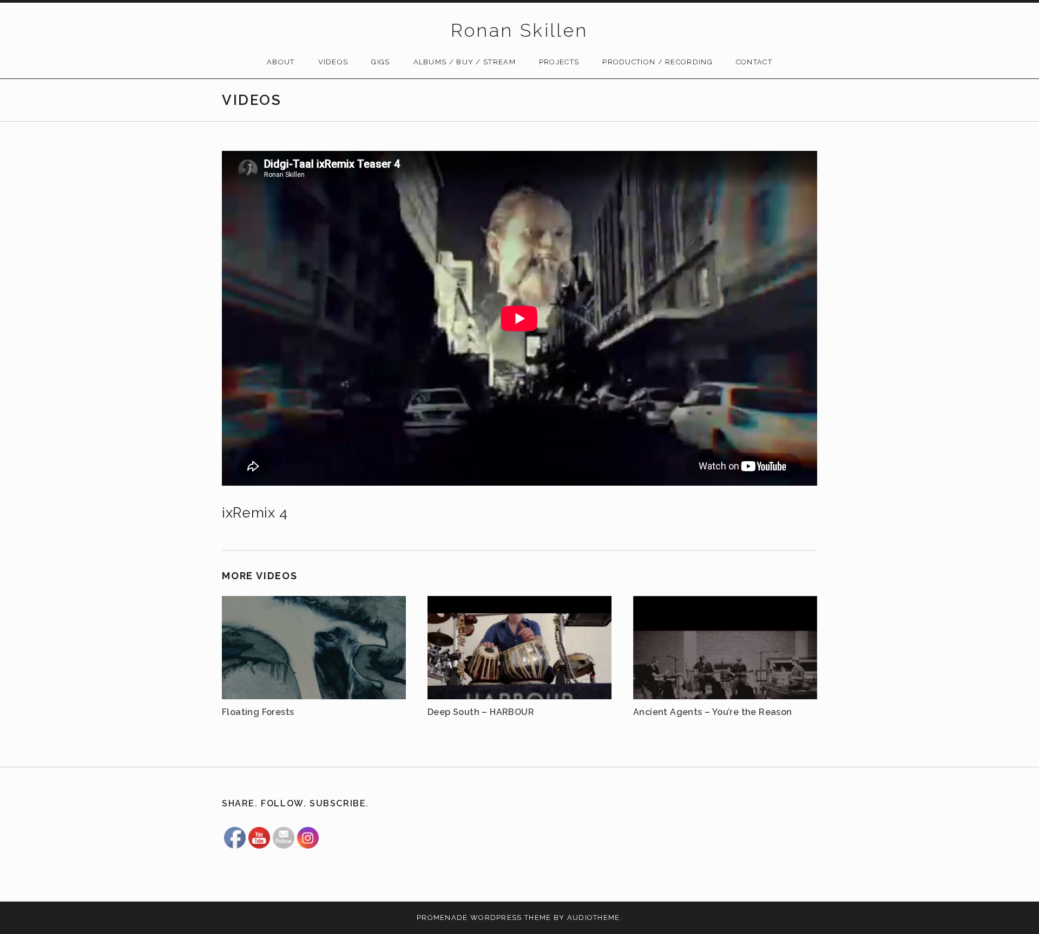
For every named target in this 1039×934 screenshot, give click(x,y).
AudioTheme (593, 917)
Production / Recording (657, 62)
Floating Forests (258, 712)
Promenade (442, 917)
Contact (754, 62)
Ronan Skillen (519, 30)
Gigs (380, 62)
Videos (333, 62)
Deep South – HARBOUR (481, 712)
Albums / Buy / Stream (464, 62)
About (281, 62)
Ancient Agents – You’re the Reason (712, 712)
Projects (559, 62)
